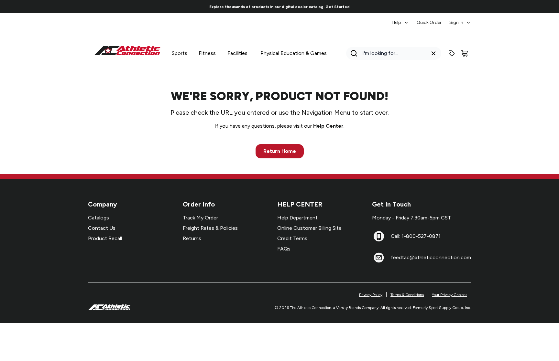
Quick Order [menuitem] (429, 22)
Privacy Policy (370, 294)
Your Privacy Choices (449, 294)
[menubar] (431, 19)
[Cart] (464, 53)
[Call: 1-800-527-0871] (379, 236)
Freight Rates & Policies (210, 228)
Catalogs (98, 218)
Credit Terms (292, 238)
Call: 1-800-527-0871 (416, 236)
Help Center (328, 126)
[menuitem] (400, 19)
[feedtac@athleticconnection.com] (379, 257)
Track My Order (200, 218)
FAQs (283, 249)
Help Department (297, 218)
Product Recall (105, 238)
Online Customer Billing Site (309, 228)
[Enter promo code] (451, 53)
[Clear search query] (433, 53)
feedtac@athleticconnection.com (431, 257)
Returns (192, 238)
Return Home (279, 151)
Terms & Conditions (407, 294)
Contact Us (101, 228)
